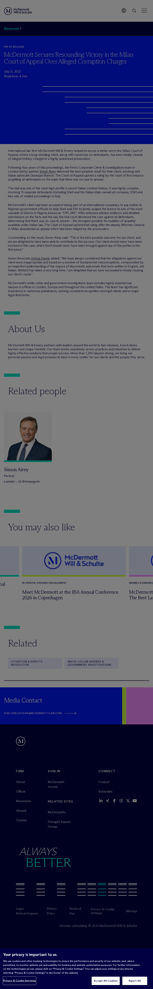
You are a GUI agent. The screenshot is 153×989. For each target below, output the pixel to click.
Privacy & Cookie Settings (19, 980)
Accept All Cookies (106, 980)
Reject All (135, 980)
